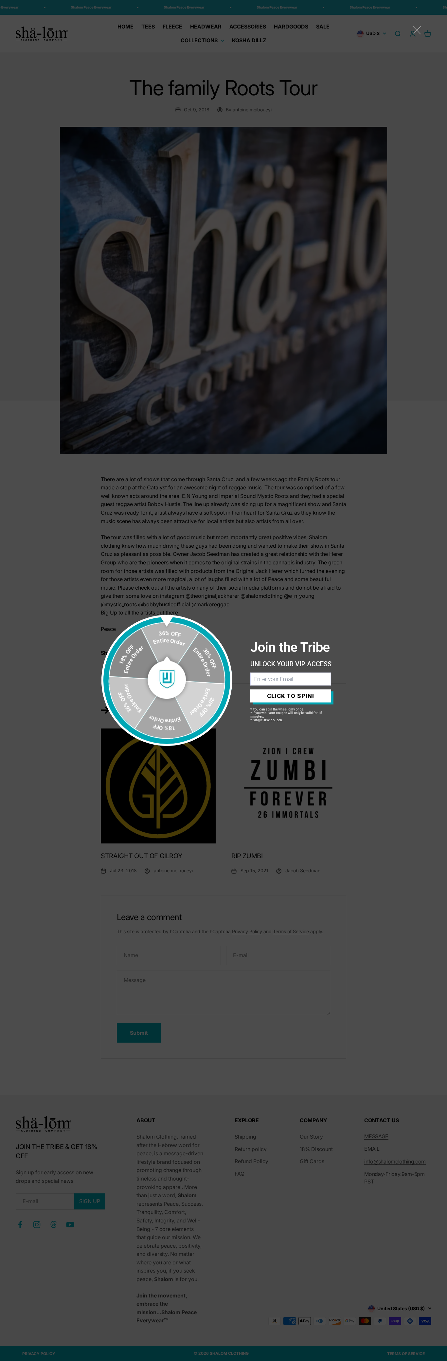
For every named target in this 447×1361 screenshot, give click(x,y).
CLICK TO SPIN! (290, 695)
